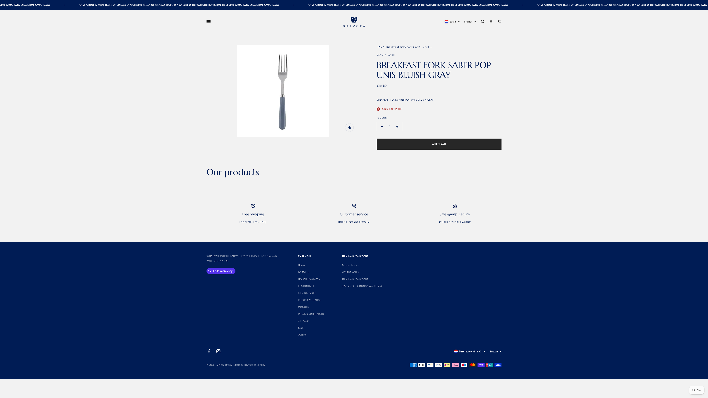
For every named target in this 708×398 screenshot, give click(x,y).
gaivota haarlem (386, 54)
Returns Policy (350, 272)
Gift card (303, 320)
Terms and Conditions (355, 279)
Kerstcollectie (306, 285)
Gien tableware (307, 292)
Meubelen (303, 306)
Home (380, 47)
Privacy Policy (350, 265)
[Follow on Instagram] (218, 351)
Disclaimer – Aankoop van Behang (362, 285)
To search (303, 272)
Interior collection (309, 299)
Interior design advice (311, 313)
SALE (300, 327)
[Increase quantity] (397, 126)
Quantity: (382, 118)
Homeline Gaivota (309, 279)
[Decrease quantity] (382, 126)
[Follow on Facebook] (208, 351)
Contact (302, 334)
